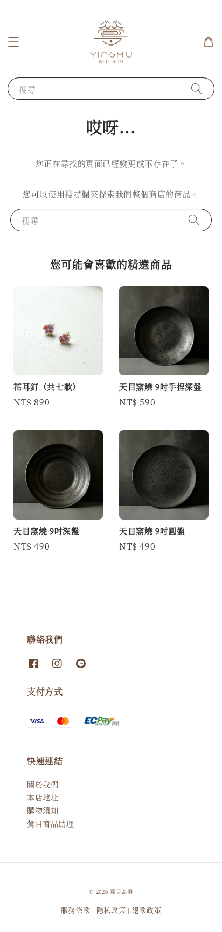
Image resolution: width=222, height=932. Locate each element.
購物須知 (42, 810)
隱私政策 (111, 910)
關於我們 (42, 784)
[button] (13, 42)
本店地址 (42, 797)
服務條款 (76, 910)
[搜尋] (196, 88)
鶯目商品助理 (50, 823)
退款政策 (147, 910)
